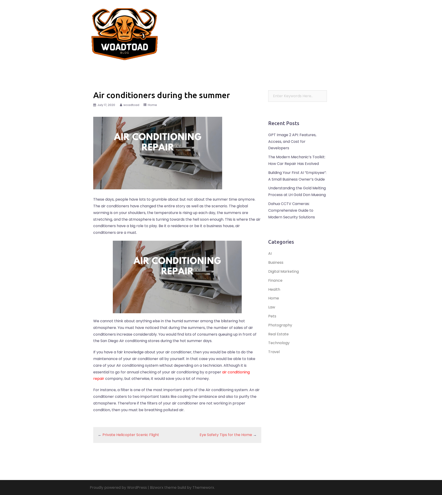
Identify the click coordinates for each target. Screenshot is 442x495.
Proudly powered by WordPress (118, 487)
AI (270, 253)
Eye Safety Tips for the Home (226, 434)
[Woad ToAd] (125, 33)
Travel (232, 30)
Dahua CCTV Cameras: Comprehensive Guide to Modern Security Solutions (291, 210)
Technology (307, 30)
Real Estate (270, 30)
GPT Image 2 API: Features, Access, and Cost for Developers (292, 141)
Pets (326, 30)
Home (251, 36)
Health (341, 30)
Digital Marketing (283, 271)
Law (288, 30)
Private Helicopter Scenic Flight (130, 434)
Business (234, 36)
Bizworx (156, 487)
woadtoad (131, 105)
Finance (250, 30)
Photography (280, 325)
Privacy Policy (272, 36)
